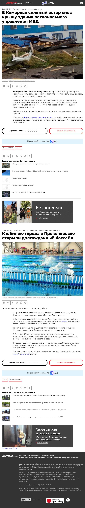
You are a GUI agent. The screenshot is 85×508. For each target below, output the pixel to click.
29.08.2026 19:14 (7, 230)
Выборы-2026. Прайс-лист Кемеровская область (36, 458)
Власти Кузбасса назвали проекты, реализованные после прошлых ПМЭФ (37, 417)
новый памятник (21, 354)
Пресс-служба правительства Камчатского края (18, 81)
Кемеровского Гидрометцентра (38, 118)
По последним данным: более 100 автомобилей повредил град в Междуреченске (40, 171)
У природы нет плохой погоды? (22, 185)
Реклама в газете (48, 455)
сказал (64, 321)
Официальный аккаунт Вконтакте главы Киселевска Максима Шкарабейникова (29, 297)
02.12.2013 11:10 (6, 9)
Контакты (22, 455)
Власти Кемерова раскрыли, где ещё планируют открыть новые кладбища (37, 403)
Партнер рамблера (38, 499)
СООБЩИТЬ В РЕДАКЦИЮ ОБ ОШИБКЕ (66, 458)
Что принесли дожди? (19, 178)
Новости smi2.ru (9, 223)
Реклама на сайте (34, 455)
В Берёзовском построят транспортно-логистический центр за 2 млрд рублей (39, 410)
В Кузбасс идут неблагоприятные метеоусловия (28, 192)
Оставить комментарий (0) (66, 131)
